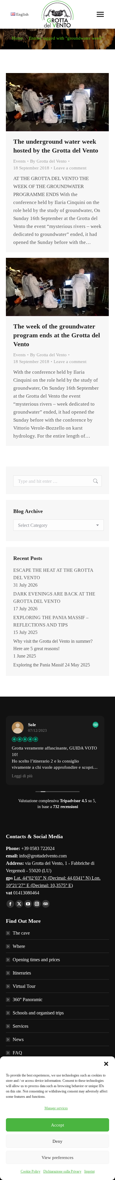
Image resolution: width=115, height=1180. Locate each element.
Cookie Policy (30, 1171)
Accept (57, 1125)
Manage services (56, 1108)
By (48, 161)
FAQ (17, 1052)
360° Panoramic (27, 999)
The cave (21, 932)
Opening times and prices (36, 959)
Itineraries (22, 972)
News (18, 1039)
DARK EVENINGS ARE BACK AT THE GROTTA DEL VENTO (54, 597)
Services (20, 1026)
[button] (106, 1064)
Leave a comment (70, 168)
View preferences (57, 1157)
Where (19, 946)
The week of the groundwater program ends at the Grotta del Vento (56, 335)
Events (19, 161)
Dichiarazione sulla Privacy (62, 1171)
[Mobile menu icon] (100, 14)
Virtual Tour (24, 986)
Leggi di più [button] (22, 776)
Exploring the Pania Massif (38, 664)
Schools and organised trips (38, 1012)
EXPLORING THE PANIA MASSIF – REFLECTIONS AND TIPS (50, 621)
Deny (57, 1141)
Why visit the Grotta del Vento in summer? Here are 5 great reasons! (53, 645)
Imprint (89, 1171)
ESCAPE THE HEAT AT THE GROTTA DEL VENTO (53, 574)
